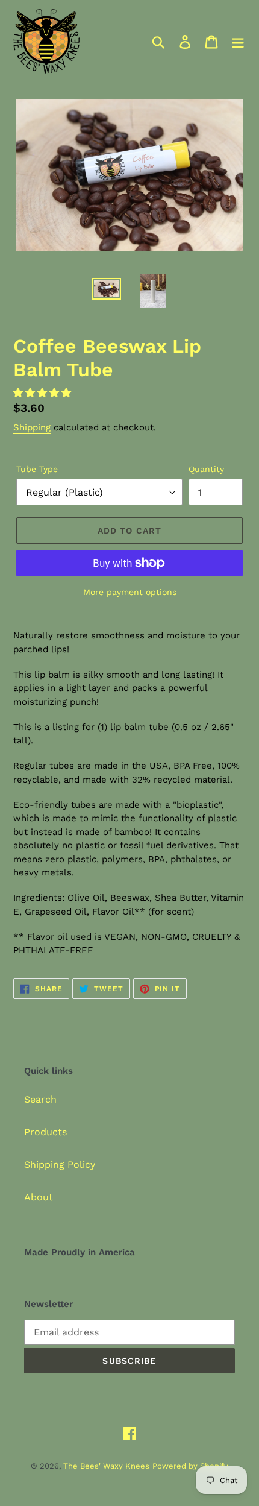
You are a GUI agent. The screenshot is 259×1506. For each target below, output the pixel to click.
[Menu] (238, 41)
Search (40, 1099)
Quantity (206, 469)
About (38, 1197)
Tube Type (37, 469)
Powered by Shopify (190, 1465)
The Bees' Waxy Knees (106, 1465)
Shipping (32, 427)
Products (45, 1132)
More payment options (129, 592)
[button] (43, 393)
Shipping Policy (59, 1164)
